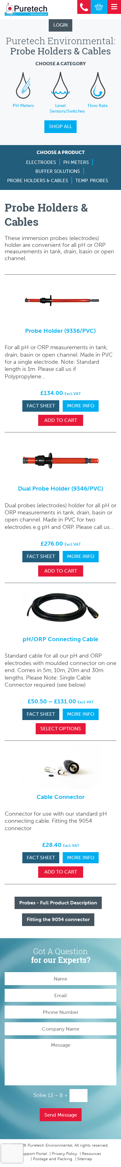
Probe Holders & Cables (37, 180)
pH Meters (76, 162)
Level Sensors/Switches (67, 108)
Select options (60, 729)
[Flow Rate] (98, 85)
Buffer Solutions (57, 171)
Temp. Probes (91, 180)
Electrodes (41, 162)
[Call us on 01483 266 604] (84, 7)
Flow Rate (98, 105)
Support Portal (33, 1153)
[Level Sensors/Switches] (60, 85)
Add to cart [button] (60, 420)
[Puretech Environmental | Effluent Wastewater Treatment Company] (26, 9)
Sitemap (84, 1158)
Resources (91, 1153)
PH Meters (23, 105)
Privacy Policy (64, 1153)
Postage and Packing (52, 1158)
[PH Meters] (23, 85)
